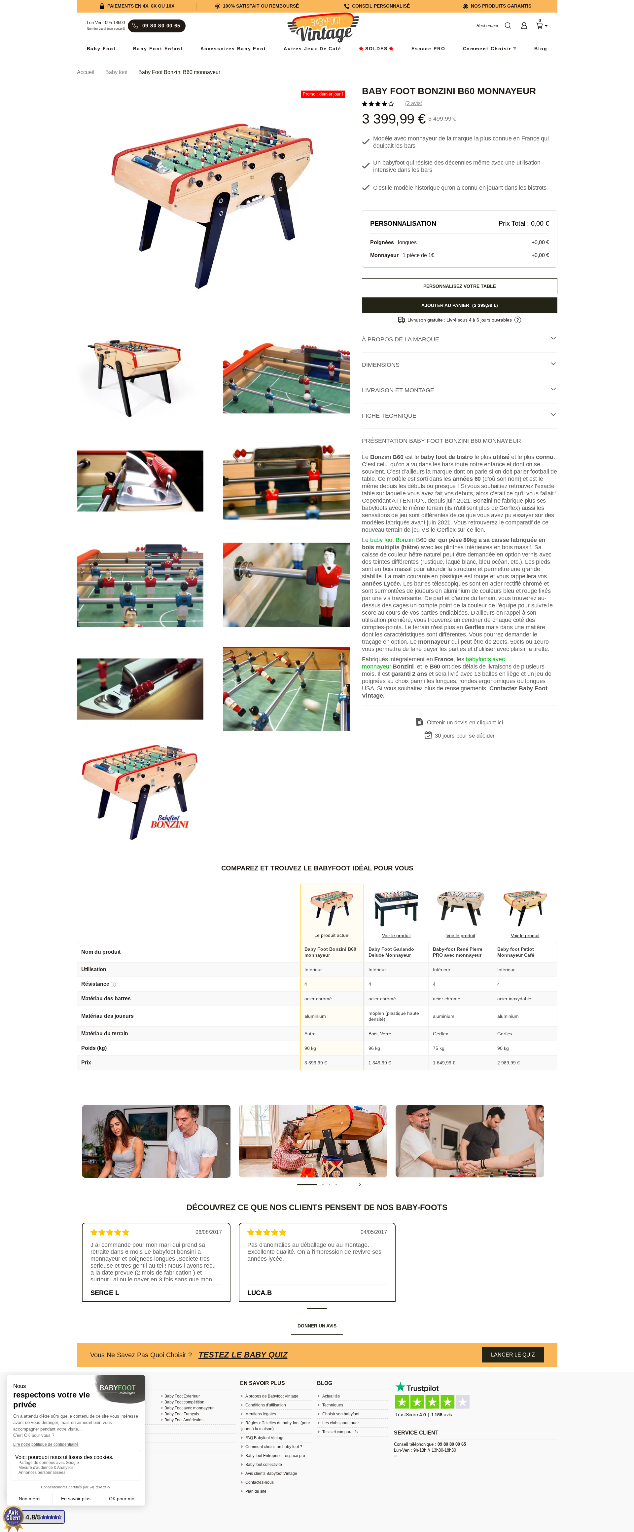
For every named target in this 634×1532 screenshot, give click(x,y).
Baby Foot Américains (183, 1420)
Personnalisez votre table (459, 286)
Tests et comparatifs (339, 1432)
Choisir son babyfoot (340, 1414)
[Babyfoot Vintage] (323, 28)
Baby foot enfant (158, 48)
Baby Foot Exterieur (182, 1396)
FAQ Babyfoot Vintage (264, 1438)
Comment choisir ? (490, 48)
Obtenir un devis (465, 722)
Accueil (85, 72)
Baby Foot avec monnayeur (189, 1408)
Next (360, 1184)
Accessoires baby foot (233, 48)
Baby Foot (101, 48)
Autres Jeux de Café (312, 48)
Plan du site (255, 1491)
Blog (540, 48)
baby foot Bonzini (392, 540)
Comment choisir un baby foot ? (273, 1446)
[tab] (459, 339)
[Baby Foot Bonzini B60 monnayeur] (213, 206)
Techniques (332, 1405)
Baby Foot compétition (184, 1402)
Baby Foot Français (181, 1414)
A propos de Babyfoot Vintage (271, 1396)
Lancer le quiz (513, 1355)
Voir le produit (396, 935)
